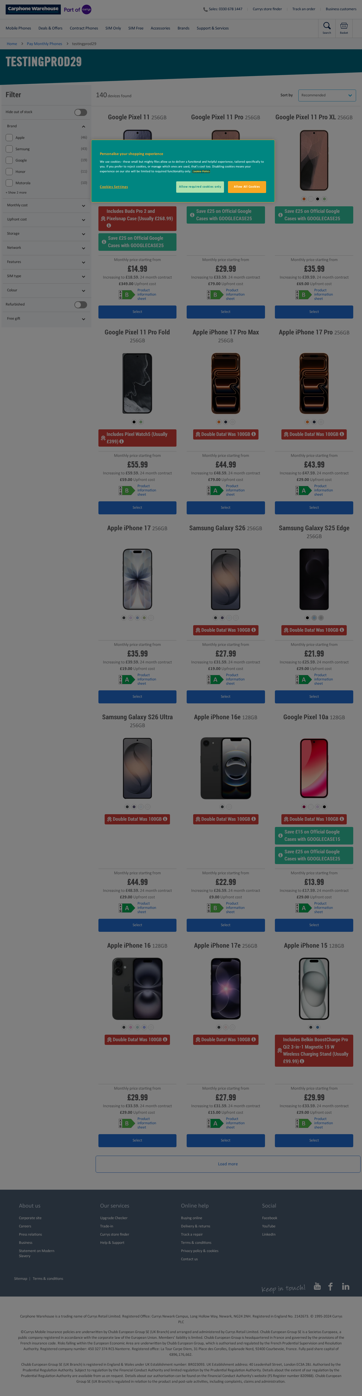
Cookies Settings (114, 187)
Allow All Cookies (247, 186)
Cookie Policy (201, 171)
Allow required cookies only (200, 186)
